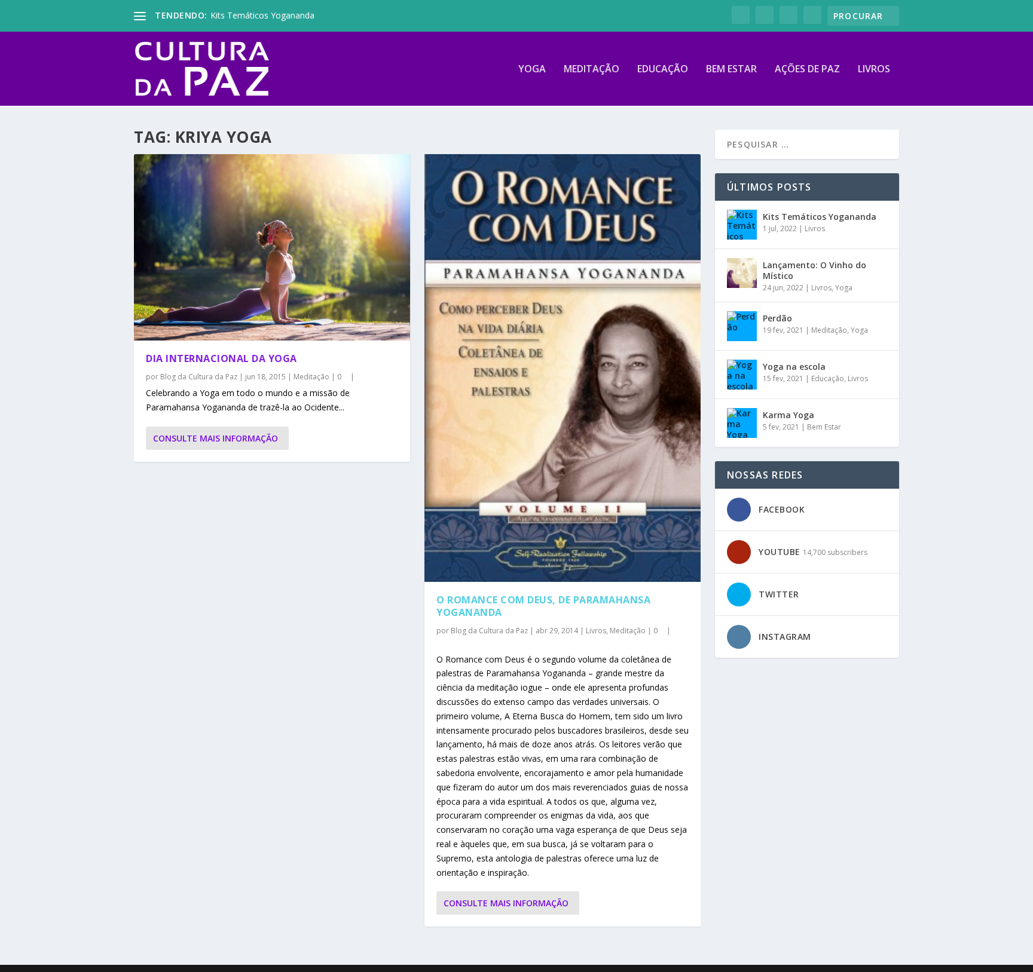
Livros (874, 69)
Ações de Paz (807, 69)
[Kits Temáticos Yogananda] (742, 225)
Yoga (532, 69)
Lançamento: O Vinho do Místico (814, 270)
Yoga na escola (794, 366)
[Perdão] (742, 326)
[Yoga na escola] (742, 375)
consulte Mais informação (215, 438)
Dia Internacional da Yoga (221, 358)
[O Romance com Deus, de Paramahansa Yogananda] (562, 368)
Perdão (777, 318)
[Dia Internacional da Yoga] (272, 247)
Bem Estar (731, 69)
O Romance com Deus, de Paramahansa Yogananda (543, 606)
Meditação (591, 69)
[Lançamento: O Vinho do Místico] (742, 273)
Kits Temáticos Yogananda (262, 15)
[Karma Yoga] (742, 423)
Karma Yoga (788, 415)
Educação (662, 69)
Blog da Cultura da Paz (198, 377)
